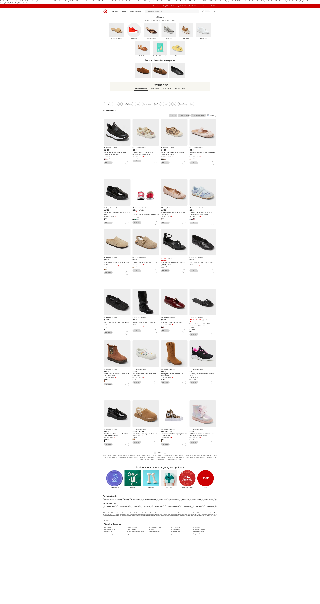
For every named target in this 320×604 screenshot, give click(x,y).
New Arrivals (248, 1)
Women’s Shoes (135, 499)
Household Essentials (92, 1)
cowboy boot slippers (199, 529)
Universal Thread (108, 266)
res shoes (147, 506)
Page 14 (171, 455)
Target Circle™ (156, 6)
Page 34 (170, 457)
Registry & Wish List (194, 6)
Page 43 (141, 459)
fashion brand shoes (174, 506)
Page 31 (153, 457)
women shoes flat (175, 529)
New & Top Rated (127, 104)
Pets (127, 1)
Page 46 (158, 459)
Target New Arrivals (6, 1)
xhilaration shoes (125, 506)
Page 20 (205, 455)
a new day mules (131, 529)
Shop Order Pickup (294, 1)
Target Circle (19, 3)
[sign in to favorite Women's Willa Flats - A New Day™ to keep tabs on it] (184, 331)
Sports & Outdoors (120, 1)
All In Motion (107, 156)
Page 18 (194, 455)
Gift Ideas (205, 1)
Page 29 (142, 457)
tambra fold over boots (155, 527)
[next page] (165, 452)
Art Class (192, 266)
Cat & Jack (135, 156)
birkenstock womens (198, 531)
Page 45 (152, 459)
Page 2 (110, 455)
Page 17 (188, 455)
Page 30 (148, 457)
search (197, 11)
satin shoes (199, 506)
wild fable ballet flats (132, 527)
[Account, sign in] (206, 11)
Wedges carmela (208, 499)
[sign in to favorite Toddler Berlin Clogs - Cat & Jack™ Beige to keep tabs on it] (155, 271)
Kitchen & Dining (64, 1)
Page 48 (169, 459)
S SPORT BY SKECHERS (195, 377)
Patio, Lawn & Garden (75, 1)
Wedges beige (163, 499)
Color (192, 104)
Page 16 (182, 455)
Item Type (157, 104)
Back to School (16, 1)
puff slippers (107, 527)
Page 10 (149, 455)
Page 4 (120, 455)
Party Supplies (198, 1)
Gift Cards (211, 1)
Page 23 (108, 457)
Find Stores (26, 3)
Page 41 (209, 457)
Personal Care (111, 1)
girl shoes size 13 (175, 534)
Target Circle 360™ (181, 6)
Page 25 (120, 457)
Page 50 (180, 459)
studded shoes (159, 506)
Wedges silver (186, 499)
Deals (236, 1)
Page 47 (163, 459)
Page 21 (210, 455)
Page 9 (144, 455)
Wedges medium (196, 499)
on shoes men (108, 531)
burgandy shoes (197, 534)
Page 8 (139, 455)
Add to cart (108, 162)
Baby (100, 1)
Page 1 (105, 455)
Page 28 (136, 457)
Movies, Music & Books (187, 1)
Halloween (28, 1)
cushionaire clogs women (111, 534)
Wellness (135, 1)
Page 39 (198, 457)
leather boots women (110, 529)
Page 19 (199, 455)
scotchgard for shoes (154, 531)
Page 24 (114, 457)
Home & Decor (54, 1)
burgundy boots (131, 534)
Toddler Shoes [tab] (180, 88)
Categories (114, 11)
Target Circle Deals (277, 1)
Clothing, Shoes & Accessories (41, 1)
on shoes (137, 506)
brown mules (196, 527)
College (23, 1)
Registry (7, 3)
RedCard (12, 3)
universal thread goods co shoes (135, 531)
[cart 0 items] (215, 11)
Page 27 (131, 457)
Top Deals (268, 1)
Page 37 (187, 457)
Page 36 (181, 457)
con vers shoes (111, 506)
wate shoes (187, 506)
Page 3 (115, 455)
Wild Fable (163, 216)
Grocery (84, 1)
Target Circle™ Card (168, 6)
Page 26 (125, 457)
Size (174, 104)
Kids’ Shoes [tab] (167, 88)
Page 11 (154, 455)
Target (147, 20)
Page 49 (174, 459)
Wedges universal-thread (149, 499)
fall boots (151, 529)
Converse (135, 216)
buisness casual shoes (213, 506)
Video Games (176, 1)
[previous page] (155, 452)
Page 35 (176, 457)
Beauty (104, 1)
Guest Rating (183, 104)
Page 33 (164, 457)
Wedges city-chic (174, 499)
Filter (108, 104)
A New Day (192, 156)
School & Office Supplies (145, 1)
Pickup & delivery (135, 11)
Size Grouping (146, 104)
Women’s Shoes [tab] (141, 88)
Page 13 (166, 455)
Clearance (241, 1)
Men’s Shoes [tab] (155, 88)
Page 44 (146, 459)
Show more (107, 520)
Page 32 (159, 457)
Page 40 (203, 457)
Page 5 (125, 455)
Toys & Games (157, 1)
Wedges (126, 499)
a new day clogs (175, 527)
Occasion (166, 104)
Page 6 (130, 455)
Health (131, 1)
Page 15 (177, 455)
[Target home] (105, 11)
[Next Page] (215, 104)
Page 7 (134, 455)
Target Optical (231, 1)
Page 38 (192, 457)
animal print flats (175, 531)
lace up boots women (154, 534)
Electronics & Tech (166, 1)
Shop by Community (221, 1)
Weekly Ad (286, 1)
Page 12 (160, 455)
